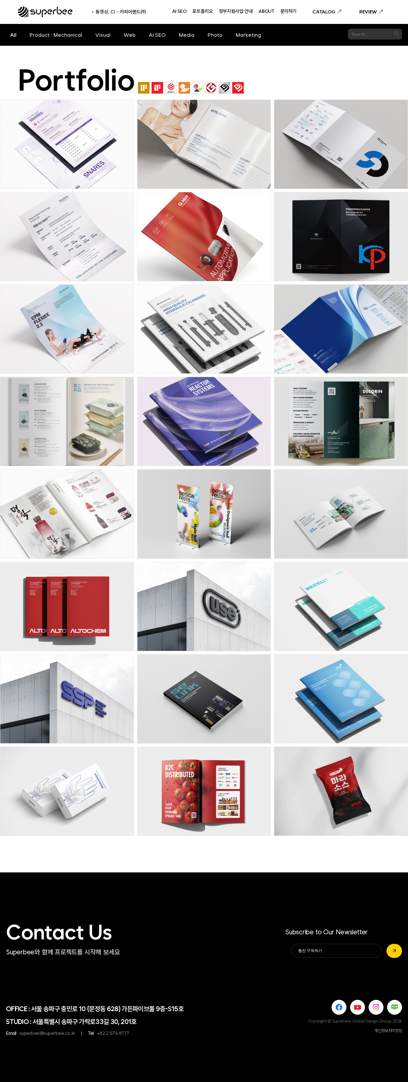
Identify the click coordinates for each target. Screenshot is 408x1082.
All (13, 35)
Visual (103, 35)
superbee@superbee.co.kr (47, 1033)
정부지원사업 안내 (236, 11)
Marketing (248, 35)
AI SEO (179, 11)
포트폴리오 (202, 11)
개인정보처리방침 (388, 1030)
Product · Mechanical (56, 35)
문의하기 (288, 11)
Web (130, 35)
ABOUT (266, 11)
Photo (215, 35)
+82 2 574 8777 (113, 1033)
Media (186, 35)
